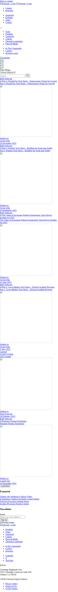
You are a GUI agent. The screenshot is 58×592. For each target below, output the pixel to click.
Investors (9, 10)
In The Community (13, 48)
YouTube (9, 560)
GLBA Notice (11, 588)
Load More (5, 486)
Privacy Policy (11, 584)
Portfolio (9, 17)
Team (7, 20)
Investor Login (11, 53)
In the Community (13, 546)
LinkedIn (9, 556)
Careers (8, 8)
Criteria (8, 22)
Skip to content (6, 1)
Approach (9, 15)
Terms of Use (11, 586)
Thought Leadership (14, 41)
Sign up (4, 520)
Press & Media (11, 44)
